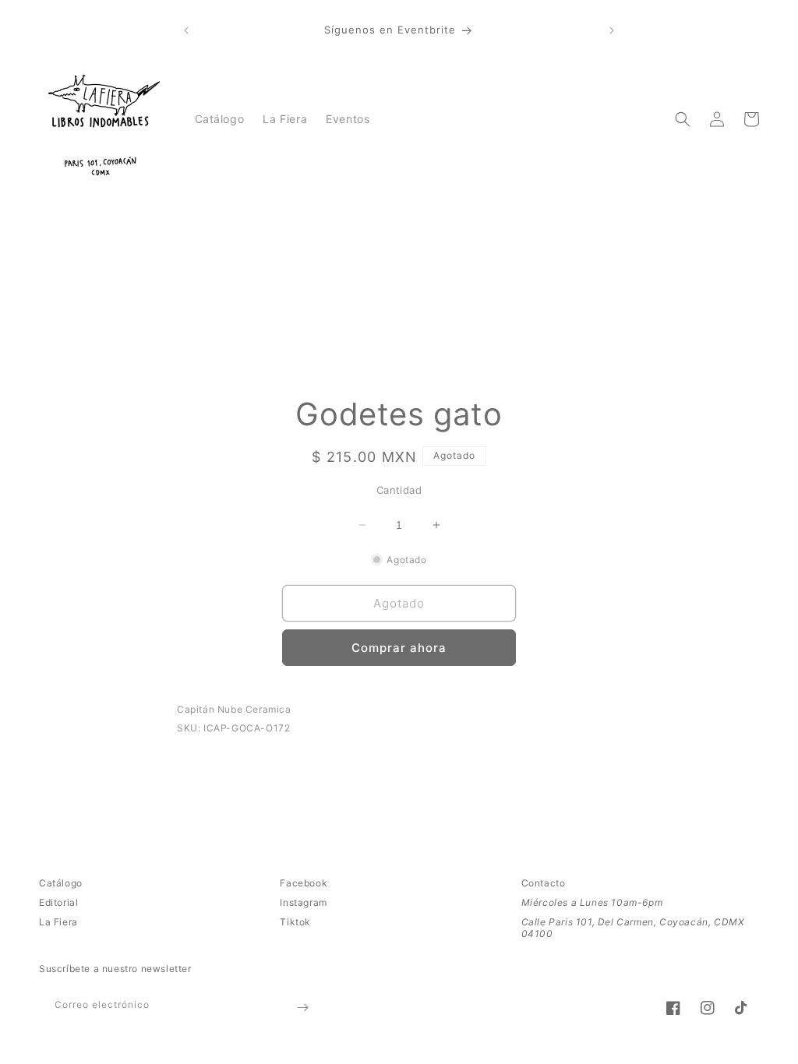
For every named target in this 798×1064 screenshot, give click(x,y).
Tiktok (295, 922)
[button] (683, 119)
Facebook (303, 883)
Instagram (303, 902)
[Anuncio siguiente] (612, 30)
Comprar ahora (399, 647)
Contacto (543, 883)
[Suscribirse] (302, 1007)
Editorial (58, 902)
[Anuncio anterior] (186, 30)
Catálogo (61, 883)
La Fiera (58, 922)
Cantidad (399, 490)
